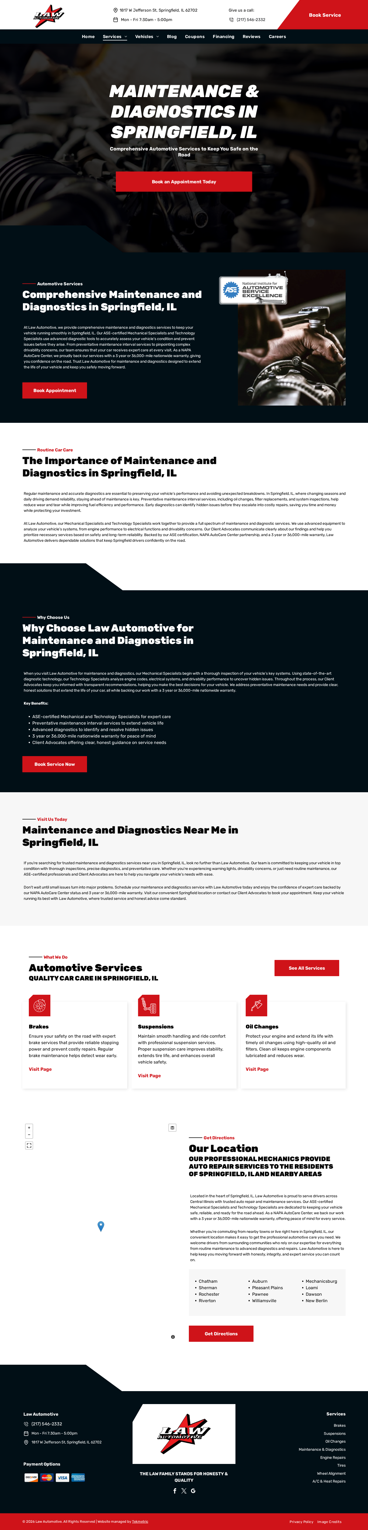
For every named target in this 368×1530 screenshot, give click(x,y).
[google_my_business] (193, 1491)
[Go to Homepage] (48, 7)
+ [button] (29, 1127)
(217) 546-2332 (251, 19)
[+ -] (100, 1232)
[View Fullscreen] (29, 1145)
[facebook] (175, 1491)
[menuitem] (88, 36)
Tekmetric (140, 1521)
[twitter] (184, 1491)
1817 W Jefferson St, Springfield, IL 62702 (158, 10)
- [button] (29, 1134)
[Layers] (172, 1127)
